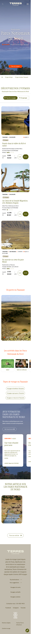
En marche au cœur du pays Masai (13, 260)
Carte (20, 156)
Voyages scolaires (15, 597)
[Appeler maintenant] (27, 630)
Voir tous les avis (9, 429)
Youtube (23, 607)
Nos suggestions (14, 582)
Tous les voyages (15, 66)
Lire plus (6, 458)
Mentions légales (6, 622)
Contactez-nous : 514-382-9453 (15, 603)
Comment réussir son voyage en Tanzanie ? (11, 518)
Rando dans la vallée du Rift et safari (14, 144)
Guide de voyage (6, 628)
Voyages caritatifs (15, 592)
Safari (10, 369)
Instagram (16, 607)
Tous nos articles (14, 535)
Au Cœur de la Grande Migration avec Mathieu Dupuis (15, 202)
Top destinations (14, 579)
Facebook (8, 607)
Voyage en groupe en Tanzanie (15, 393)
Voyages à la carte (15, 587)
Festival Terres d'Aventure (20, 623)
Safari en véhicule (22, 369)
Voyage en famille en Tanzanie (15, 388)
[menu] (27, 4)
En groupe (24, 98)
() (26, 44)
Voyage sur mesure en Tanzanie (15, 398)
